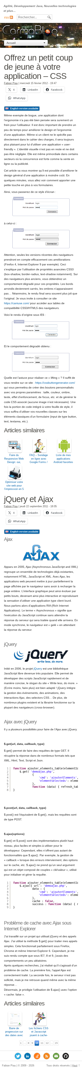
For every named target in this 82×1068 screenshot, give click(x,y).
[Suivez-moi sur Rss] (46, 1057)
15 (56, 1043)
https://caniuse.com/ (16, 303)
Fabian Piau (11, 83)
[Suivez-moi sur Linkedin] (27, 1057)
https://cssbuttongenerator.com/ (55, 382)
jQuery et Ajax (28, 499)
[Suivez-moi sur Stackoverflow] (37, 1057)
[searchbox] (34, 17)
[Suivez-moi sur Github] (65, 1057)
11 (42, 1043)
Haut (74, 1065)
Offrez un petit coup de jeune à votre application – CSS (38, 67)
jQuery (38, 668)
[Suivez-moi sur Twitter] (18, 1057)
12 (47, 1043)
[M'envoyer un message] (56, 1057)
